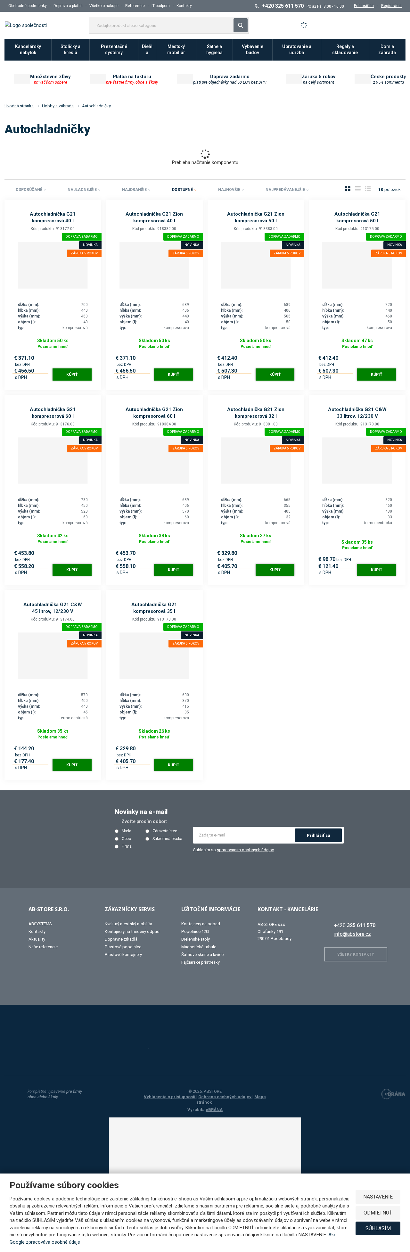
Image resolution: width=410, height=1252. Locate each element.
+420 (354, 925)
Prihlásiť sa (318, 835)
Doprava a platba (68, 6)
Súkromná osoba (167, 839)
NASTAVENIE (378, 1197)
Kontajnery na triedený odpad (132, 931)
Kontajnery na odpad (200, 923)
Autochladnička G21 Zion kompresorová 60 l (154, 413)
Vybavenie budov (252, 49)
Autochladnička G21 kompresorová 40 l (53, 217)
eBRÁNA (214, 1109)
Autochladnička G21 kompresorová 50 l (357, 217)
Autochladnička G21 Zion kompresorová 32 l (255, 413)
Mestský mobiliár (176, 49)
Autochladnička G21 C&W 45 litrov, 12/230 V (52, 608)
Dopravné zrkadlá (121, 939)
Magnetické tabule (198, 946)
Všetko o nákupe (104, 6)
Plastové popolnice (123, 946)
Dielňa (147, 49)
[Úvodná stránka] (26, 25)
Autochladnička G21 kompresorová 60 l (53, 413)
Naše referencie (43, 946)
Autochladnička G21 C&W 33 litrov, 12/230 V (357, 413)
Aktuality (37, 939)
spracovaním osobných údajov (245, 849)
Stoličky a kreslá (70, 49)
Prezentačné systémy (114, 49)
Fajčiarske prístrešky (200, 962)
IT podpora (161, 6)
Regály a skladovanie (345, 49)
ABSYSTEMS (40, 923)
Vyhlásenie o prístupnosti (169, 1096)
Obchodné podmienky (27, 6)
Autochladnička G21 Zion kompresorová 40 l (154, 217)
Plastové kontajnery (123, 954)
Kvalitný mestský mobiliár (128, 923)
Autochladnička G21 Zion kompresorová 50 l (255, 217)
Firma (127, 846)
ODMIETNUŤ (378, 1213)
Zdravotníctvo (164, 831)
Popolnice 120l (195, 931)
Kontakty (184, 6)
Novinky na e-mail (141, 812)
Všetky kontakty (355, 954)
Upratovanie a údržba (296, 49)
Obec (126, 839)
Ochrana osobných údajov (224, 1096)
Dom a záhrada (387, 49)
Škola (126, 831)
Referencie (135, 6)
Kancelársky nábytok (28, 49)
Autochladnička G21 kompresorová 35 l (154, 608)
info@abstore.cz (352, 934)
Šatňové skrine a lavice (202, 954)
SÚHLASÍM (378, 1228)
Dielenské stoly (195, 939)
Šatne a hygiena (214, 49)
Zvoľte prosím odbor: (144, 821)
